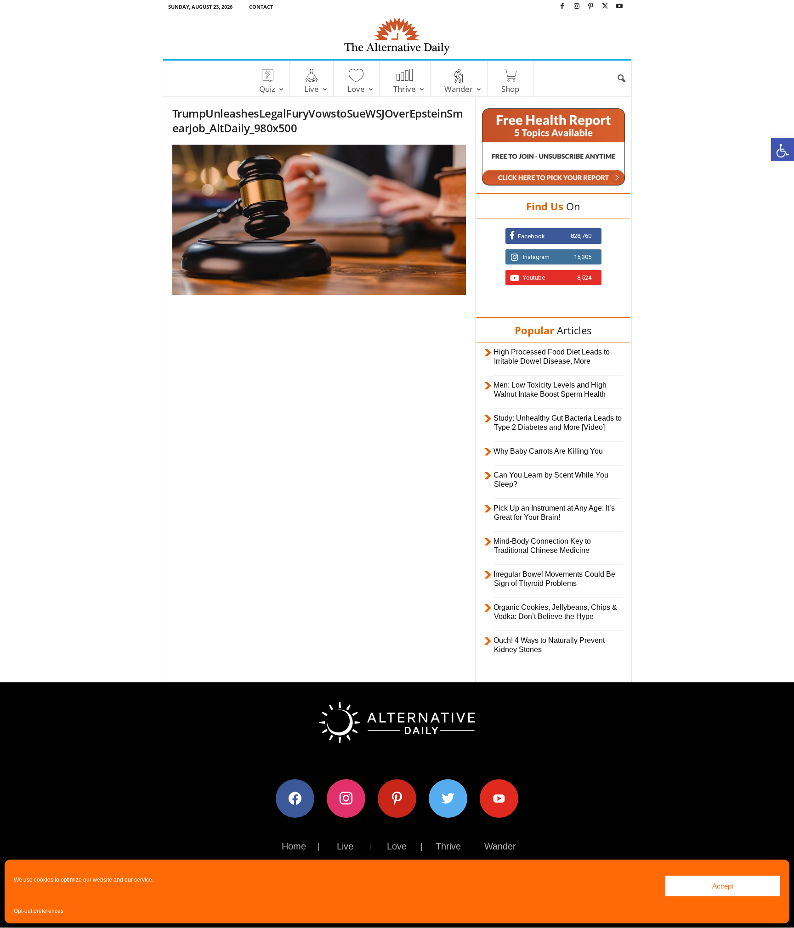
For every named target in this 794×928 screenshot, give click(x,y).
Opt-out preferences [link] (38, 911)
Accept (722, 886)
